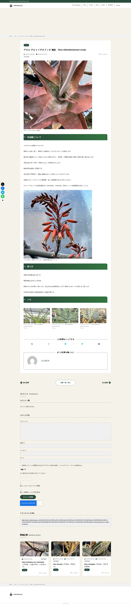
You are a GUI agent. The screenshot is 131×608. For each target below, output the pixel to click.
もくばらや (45, 360)
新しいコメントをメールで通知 (30, 486)
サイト (22, 458)
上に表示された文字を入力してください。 (33, 473)
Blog (85, 5)
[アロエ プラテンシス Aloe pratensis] (65, 315)
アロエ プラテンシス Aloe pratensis (62, 324)
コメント (24, 421)
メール (23, 450)
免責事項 (110, 5)
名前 (22, 443)
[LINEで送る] (82, 344)
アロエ (26, 45)
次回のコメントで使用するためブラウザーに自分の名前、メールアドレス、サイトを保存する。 (52, 465)
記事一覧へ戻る (65, 382)
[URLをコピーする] (99, 344)
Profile (91, 5)
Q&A (97, 5)
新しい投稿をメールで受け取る (30, 492)
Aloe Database (76, 5)
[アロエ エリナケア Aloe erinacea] (93, 315)
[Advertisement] (65, 21)
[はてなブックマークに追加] (65, 344)
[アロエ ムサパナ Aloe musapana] (37, 315)
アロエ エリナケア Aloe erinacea (89, 324)
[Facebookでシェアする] (48, 344)
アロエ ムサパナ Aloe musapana (33, 324)
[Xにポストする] (32, 344)
